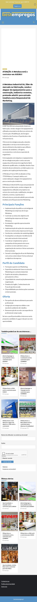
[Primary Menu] (3, 22)
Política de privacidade (8, 584)
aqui (19, 319)
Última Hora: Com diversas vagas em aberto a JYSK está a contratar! (9, 423)
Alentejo (23, 414)
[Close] (35, 4)
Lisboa (4, 416)
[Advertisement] (18, 47)
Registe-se (17, 6)
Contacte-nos (5, 581)
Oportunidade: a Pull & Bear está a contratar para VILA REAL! (9, 566)
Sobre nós (4, 586)
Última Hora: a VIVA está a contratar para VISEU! (9, 390)
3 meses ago (6, 394)
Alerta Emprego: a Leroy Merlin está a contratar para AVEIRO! (8, 358)
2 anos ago (6, 77)
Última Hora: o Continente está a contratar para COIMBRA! (26, 358)
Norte (9, 416)
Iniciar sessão (7, 462)
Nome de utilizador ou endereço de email (14, 435)
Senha (3, 443)
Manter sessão (7, 458)
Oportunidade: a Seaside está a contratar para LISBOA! (9, 504)
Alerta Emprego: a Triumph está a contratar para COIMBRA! (26, 391)
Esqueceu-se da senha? (9, 469)
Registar (5, 467)
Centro (4, 69)
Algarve (5, 414)
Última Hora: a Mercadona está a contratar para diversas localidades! (27, 423)
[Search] (34, 22)
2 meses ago (6, 363)
